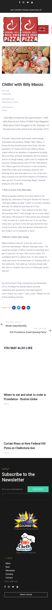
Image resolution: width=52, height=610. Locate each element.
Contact (9, 577)
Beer (8, 567)
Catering (9, 574)
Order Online (26, 595)
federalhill (6, 94)
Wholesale (10, 570)
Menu (8, 563)
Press (4, 110)
